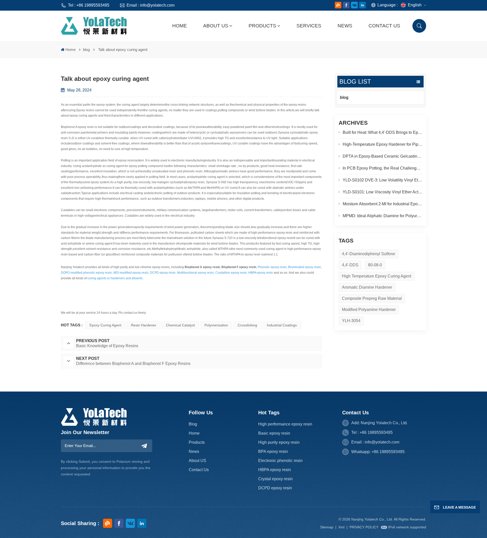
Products (262, 25)
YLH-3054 (351, 321)
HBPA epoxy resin (274, 470)
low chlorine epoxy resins (152, 267)
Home (179, 25)
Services (309, 25)
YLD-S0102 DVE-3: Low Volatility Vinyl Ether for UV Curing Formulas (382, 180)
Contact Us (384, 25)
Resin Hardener (143, 325)
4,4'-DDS (350, 265)
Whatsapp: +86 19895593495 (378, 452)
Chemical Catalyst (180, 325)
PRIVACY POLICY (364, 527)
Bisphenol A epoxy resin (202, 267)
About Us (215, 25)
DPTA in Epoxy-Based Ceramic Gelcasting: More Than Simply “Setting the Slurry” (382, 156)
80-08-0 (375, 265)
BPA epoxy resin (273, 451)
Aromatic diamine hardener (367, 287)
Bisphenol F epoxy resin (238, 267)
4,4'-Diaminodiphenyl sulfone (368, 254)
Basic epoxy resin (274, 433)
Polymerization (216, 325)
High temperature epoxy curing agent (376, 276)
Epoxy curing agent (105, 325)
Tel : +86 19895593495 (88, 5)
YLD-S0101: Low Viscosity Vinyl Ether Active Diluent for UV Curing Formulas (382, 192)
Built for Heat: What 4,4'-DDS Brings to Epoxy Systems (382, 132)
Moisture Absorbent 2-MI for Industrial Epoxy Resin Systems (382, 204)
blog (86, 49)
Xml (341, 527)
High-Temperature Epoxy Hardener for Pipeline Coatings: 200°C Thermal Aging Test (382, 144)
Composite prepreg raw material (372, 298)
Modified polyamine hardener (369, 309)
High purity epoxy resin (279, 442)
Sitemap (326, 527)
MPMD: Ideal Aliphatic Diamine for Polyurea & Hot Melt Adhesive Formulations (382, 216)
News (345, 25)
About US (197, 460)
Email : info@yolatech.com (151, 5)
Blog (193, 424)
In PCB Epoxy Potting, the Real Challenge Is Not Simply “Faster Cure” (382, 168)
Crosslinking (247, 325)
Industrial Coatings (282, 325)
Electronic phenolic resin (280, 460)
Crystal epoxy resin (275, 479)
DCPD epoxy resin (275, 488)
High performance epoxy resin (285, 424)
